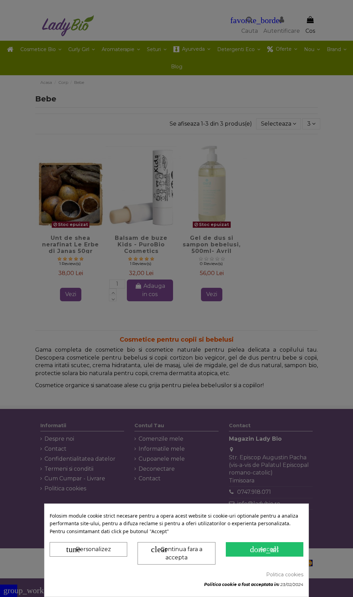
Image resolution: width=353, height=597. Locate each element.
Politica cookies (284, 574)
